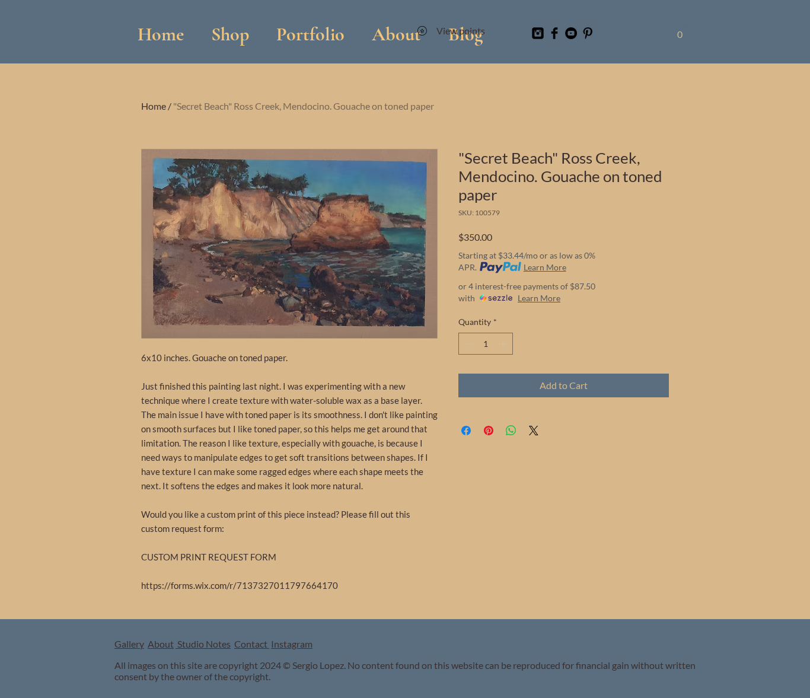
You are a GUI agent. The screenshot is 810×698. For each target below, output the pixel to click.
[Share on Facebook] (466, 430)
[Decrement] (467, 343)
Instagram (291, 643)
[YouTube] (571, 33)
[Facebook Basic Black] (554, 33)
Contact (251, 643)
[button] (310, 29)
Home (153, 105)
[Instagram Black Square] (538, 33)
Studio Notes (203, 643)
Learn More (545, 267)
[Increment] (503, 343)
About (161, 643)
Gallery (129, 643)
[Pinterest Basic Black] (588, 33)
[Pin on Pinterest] (488, 430)
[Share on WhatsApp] (511, 430)
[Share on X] (534, 430)
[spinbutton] (485, 343)
